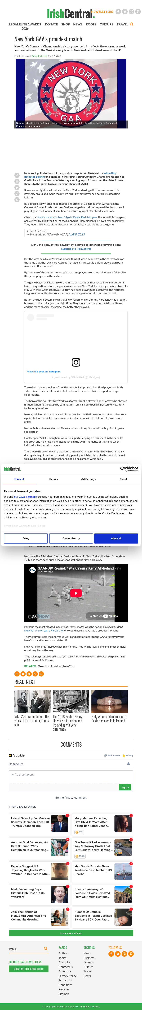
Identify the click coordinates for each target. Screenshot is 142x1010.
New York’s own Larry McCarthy (43, 630)
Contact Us (66, 967)
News (87, 953)
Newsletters (102, 12)
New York (69, 666)
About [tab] (123, 479)
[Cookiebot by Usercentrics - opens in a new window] (123, 469)
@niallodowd (39, 55)
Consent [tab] (19, 479)
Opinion (88, 962)
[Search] (131, 25)
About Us (64, 962)
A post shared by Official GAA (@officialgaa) (76, 377)
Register (64, 989)
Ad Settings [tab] (88, 479)
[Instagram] (131, 11)
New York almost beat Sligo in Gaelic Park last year (67, 217)
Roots (87, 976)
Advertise (65, 971)
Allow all (116, 538)
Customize (69, 538)
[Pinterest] (138, 11)
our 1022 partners (25, 496)
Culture (88, 967)
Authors (64, 953)
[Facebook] (118, 11)
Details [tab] (53, 479)
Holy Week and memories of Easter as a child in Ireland (109, 718)
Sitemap (64, 994)
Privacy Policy (67, 976)
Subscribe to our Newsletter (28, 969)
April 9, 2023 (77, 234)
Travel (87, 971)
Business (88, 958)
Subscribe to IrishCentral (76, 248)
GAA (41, 666)
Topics (62, 958)
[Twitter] (125, 11)
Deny (26, 538)
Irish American (53, 666)
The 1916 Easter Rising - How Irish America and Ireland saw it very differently (68, 722)
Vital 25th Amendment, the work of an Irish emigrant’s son (31, 720)
